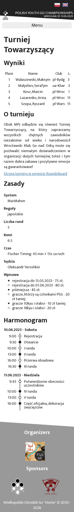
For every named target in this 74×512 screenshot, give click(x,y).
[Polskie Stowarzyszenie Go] (17, 487)
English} (65, 5)
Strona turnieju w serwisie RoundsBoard (35, 173)
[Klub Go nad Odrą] (35, 452)
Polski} (57, 5)
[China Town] (50, 487)
